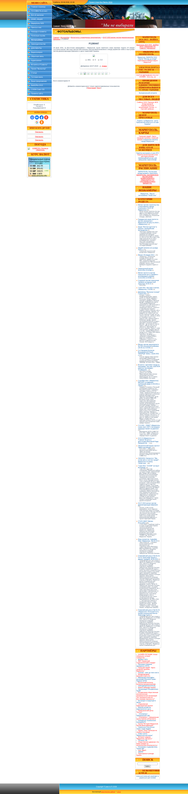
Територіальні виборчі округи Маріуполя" (147, 61)
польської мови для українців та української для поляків (147, 777)
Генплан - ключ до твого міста (148, 672)
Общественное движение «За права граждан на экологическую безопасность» (147, 743)
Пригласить (39, 132)
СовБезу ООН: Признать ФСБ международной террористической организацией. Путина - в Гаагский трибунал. (147, 105)
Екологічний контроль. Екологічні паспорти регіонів (146, 683)
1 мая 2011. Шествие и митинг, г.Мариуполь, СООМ (148, 288)
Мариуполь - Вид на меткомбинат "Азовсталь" (147, 194)
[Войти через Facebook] (41, 117)
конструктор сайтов (108, 792)
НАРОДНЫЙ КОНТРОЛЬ (147, 686)
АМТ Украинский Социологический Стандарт (145, 662)
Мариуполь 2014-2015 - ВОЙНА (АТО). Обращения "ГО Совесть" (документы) (147, 46)
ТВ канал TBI (142, 740)
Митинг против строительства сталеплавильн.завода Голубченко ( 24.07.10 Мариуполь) (148, 207)
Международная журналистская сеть (143, 675)
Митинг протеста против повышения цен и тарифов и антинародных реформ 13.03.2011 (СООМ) (148, 275)
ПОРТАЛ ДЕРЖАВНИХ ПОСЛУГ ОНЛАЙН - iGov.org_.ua (147, 76)
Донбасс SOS (143, 659)
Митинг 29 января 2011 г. (146, 255)
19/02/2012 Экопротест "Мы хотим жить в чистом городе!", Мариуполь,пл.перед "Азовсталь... (148, 460)
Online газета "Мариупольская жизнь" (144, 734)
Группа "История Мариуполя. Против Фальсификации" (147, 724)
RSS (110, 2)
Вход (74, 26)
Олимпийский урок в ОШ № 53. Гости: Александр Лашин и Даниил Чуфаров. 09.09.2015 (149, 557)
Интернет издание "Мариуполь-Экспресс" (144, 737)
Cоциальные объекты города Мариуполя (149, 140)
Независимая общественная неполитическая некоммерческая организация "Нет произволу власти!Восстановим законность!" (147, 696)
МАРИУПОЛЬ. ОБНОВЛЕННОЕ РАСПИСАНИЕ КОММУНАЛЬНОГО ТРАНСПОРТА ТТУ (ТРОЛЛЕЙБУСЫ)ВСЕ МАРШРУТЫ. (147, 179)
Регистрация (66, 26)
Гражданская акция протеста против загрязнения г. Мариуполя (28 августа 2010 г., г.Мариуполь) (149, 221)
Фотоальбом (65, 37)
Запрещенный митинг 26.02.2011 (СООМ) (145, 269)
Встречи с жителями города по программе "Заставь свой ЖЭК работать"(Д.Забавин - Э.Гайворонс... (149, 367)
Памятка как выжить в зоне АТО (147, 153)
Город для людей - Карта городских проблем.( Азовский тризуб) (147, 137)
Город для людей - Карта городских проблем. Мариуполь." (145, 669)
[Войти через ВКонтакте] (37, 117)
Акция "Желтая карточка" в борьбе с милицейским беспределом (147, 228)
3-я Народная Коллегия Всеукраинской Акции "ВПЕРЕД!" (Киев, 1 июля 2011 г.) (148, 353)
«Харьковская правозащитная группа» (144, 704)
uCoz (119, 792)
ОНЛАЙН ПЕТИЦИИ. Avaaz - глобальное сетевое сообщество (147, 656)
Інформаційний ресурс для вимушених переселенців (147, 159)
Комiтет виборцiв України (147, 687)
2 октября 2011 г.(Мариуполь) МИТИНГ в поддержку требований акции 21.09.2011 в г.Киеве (149, 383)
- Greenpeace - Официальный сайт (143, 714)
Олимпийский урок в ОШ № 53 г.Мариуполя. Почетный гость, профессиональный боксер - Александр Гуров (149, 612)
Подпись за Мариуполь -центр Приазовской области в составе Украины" (147, 122)
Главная (56, 26)
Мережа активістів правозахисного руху (143, 708)
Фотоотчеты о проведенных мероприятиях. (86, 37)
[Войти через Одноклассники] (42, 122)
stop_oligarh (142, 750)
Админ (104, 66)
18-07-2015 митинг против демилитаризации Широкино (148, 504)
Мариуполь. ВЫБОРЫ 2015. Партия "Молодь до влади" (147, 58)
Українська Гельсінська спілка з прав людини (145, 728)
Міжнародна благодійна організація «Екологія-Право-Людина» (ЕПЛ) (146, 679)
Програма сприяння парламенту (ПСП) (144, 665)
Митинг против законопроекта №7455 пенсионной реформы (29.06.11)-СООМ (148, 346)
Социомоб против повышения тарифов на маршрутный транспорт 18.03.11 (148, 282)
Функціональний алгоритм (148, 93)
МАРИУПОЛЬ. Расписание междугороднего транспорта (147, 172)
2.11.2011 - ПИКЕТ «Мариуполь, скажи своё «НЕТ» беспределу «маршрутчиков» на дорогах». (149, 427)
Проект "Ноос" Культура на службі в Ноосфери (146, 731)
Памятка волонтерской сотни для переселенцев (147, 155)
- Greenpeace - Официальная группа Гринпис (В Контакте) (147, 718)
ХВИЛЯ (140, 752)
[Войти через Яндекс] (46, 117)
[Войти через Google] (37, 122)
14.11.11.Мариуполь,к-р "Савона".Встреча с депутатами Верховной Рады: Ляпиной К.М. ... (148, 440)
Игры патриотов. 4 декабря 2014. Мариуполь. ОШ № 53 (148, 540)
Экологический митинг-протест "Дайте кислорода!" (149, 446)
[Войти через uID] (32, 117)
